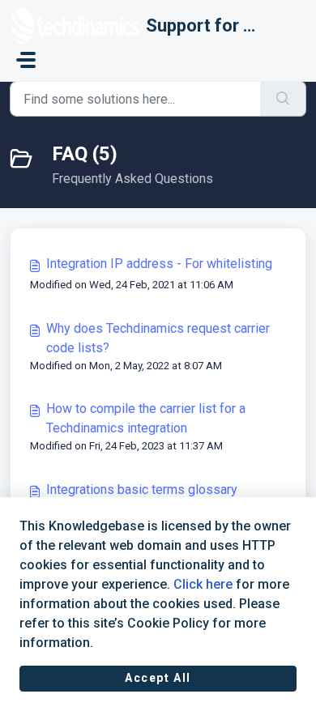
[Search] (283, 99)
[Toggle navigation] (26, 60)
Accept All (158, 677)
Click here (203, 584)
